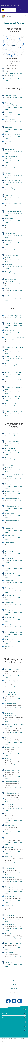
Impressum (21, 1038)
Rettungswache (9, 573)
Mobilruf (7, 248)
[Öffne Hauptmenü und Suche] (25, 16)
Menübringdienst (10, 233)
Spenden (7, 288)
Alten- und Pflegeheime (12, 434)
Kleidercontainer (10, 528)
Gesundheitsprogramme (12, 188)
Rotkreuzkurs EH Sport (12, 364)
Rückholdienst (9, 625)
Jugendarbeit (9, 218)
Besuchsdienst (9, 112)
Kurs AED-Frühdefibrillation (13, 323)
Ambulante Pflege (10, 96)
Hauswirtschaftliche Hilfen (13, 204)
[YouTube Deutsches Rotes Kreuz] (14, 1001)
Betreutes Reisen (10, 120)
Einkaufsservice (9, 149)
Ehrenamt (8, 142)
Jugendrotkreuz (10, 484)
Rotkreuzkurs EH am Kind (13, 380)
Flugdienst (8, 173)
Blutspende (8, 127)
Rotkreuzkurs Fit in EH (11, 404)
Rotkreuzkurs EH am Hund (13, 372)
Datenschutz (5, 1040)
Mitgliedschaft (9, 240)
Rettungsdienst (9, 264)
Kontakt (10, 1038)
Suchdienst (8, 296)
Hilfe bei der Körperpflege (13, 211)
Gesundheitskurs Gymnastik (13, 316)
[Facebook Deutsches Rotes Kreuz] (8, 1001)
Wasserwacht (9, 647)
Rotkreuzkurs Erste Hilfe (12, 396)
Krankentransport (10, 226)
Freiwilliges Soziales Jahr (12, 180)
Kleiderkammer (9, 535)
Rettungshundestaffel (11, 272)
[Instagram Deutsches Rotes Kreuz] (19, 1001)
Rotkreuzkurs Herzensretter (13, 411)
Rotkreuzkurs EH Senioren (13, 356)
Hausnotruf (8, 195)
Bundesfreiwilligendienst (12, 134)
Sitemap (15, 1038)
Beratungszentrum (10, 458)
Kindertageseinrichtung (12, 491)
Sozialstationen (9, 639)
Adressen (17, 972)
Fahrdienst (8, 166)
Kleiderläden (9, 551)
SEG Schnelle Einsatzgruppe (13, 632)
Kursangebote (9, 330)
